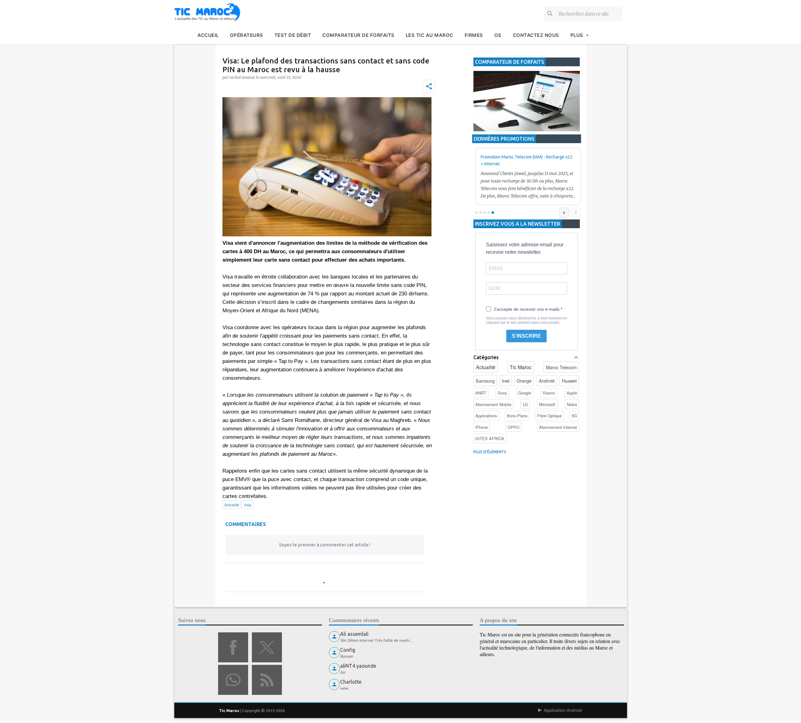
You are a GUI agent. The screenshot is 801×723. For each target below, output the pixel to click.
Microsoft (547, 404)
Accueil (208, 35)
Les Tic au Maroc (429, 35)
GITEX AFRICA (489, 438)
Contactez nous (536, 35)
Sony (502, 393)
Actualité (485, 367)
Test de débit (292, 35)
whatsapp (233, 680)
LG (525, 404)
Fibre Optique (549, 416)
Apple (572, 393)
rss (267, 680)
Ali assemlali (354, 634)
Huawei (569, 380)
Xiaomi (549, 393)
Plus (576, 35)
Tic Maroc (521, 367)
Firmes (474, 35)
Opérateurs (246, 35)
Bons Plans (517, 416)
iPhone (481, 427)
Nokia (572, 404)
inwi (505, 380)
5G (574, 416)
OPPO (513, 427)
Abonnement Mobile (493, 404)
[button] (429, 86)
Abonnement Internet (558, 427)
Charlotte (350, 682)
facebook (233, 647)
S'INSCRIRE (526, 336)
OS (498, 35)
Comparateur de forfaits (358, 35)
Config (347, 650)
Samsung (485, 380)
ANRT (480, 393)
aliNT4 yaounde (358, 666)
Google (524, 393)
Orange (524, 380)
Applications (486, 416)
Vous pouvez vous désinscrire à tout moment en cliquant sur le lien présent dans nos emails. (526, 320)
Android (546, 380)
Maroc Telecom (561, 367)
